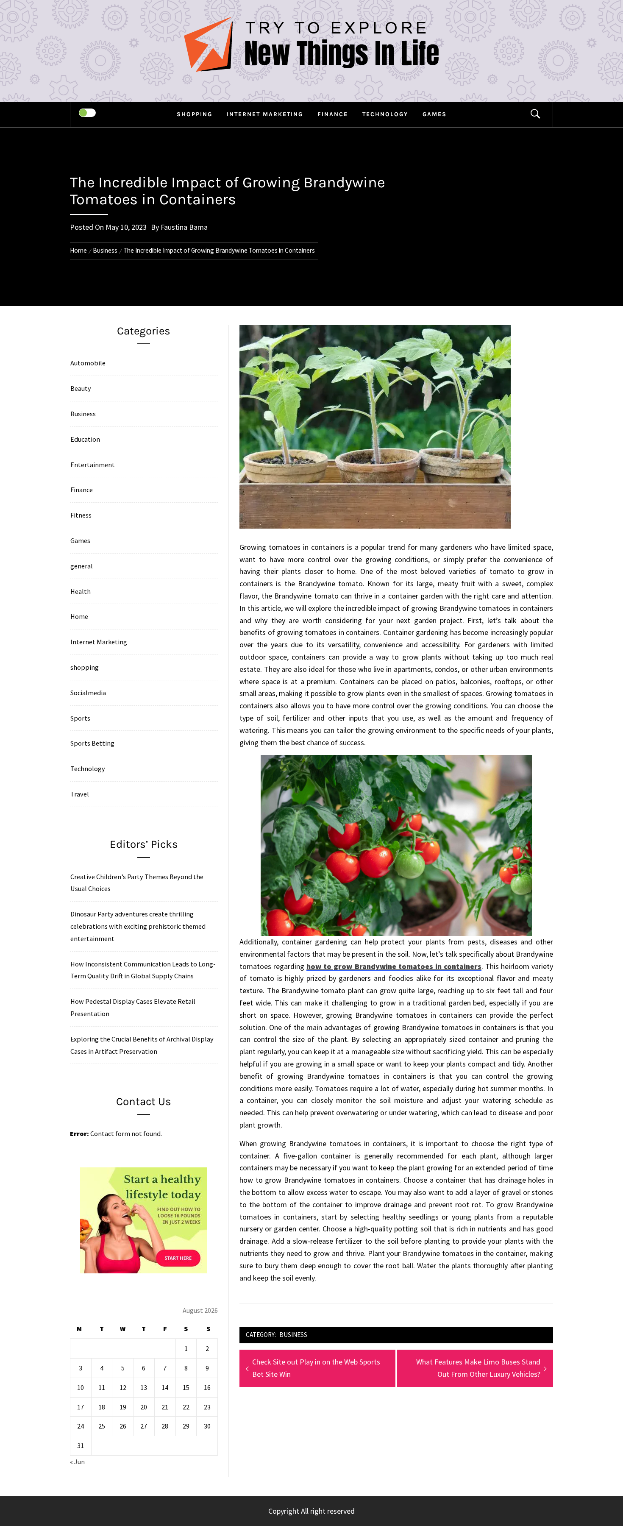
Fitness (81, 515)
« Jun (77, 1461)
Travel (79, 794)
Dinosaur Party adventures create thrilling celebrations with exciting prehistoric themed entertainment (138, 926)
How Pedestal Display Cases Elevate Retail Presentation (132, 1007)
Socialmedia (88, 692)
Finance (332, 114)
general (81, 566)
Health (80, 591)
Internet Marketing (265, 114)
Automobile (88, 363)
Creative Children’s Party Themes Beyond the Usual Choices (136, 882)
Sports (80, 718)
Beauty (80, 388)
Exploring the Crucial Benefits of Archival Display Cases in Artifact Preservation (142, 1045)
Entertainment (92, 464)
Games (435, 114)
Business (293, 1335)
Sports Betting (92, 743)
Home (79, 616)
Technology (385, 114)
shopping (194, 114)
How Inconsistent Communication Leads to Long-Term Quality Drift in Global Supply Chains (143, 970)
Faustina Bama (184, 227)
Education (85, 439)
